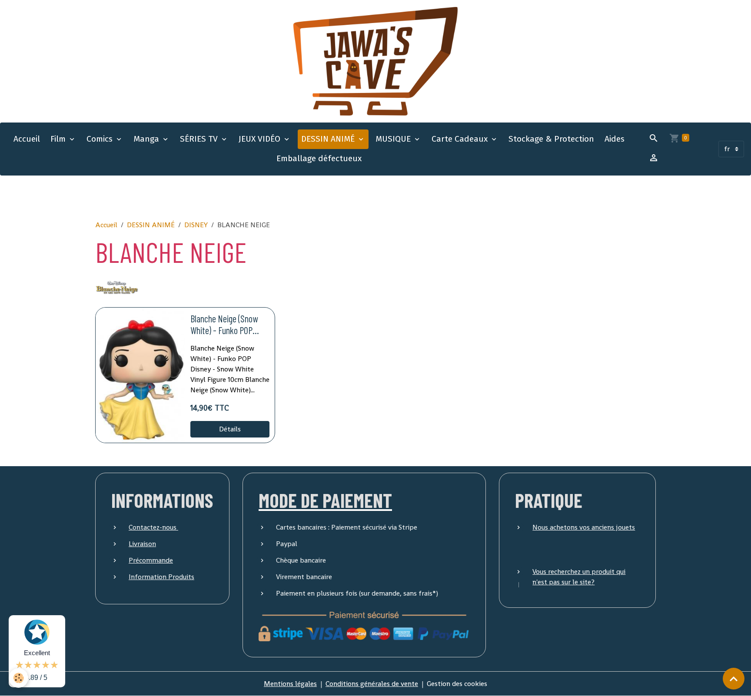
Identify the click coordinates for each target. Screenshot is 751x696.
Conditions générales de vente (372, 683)
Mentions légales (290, 683)
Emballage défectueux (319, 158)
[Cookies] (18, 678)
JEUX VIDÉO (260, 139)
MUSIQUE (394, 139)
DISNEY (196, 224)
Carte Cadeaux (461, 139)
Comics (100, 139)
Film (59, 139)
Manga (147, 139)
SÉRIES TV (200, 139)
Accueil (26, 139)
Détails (230, 429)
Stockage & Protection (551, 139)
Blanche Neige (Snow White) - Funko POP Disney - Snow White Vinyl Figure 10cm (224, 324)
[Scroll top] (733, 678)
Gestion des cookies (457, 683)
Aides (615, 139)
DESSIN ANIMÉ (329, 139)
